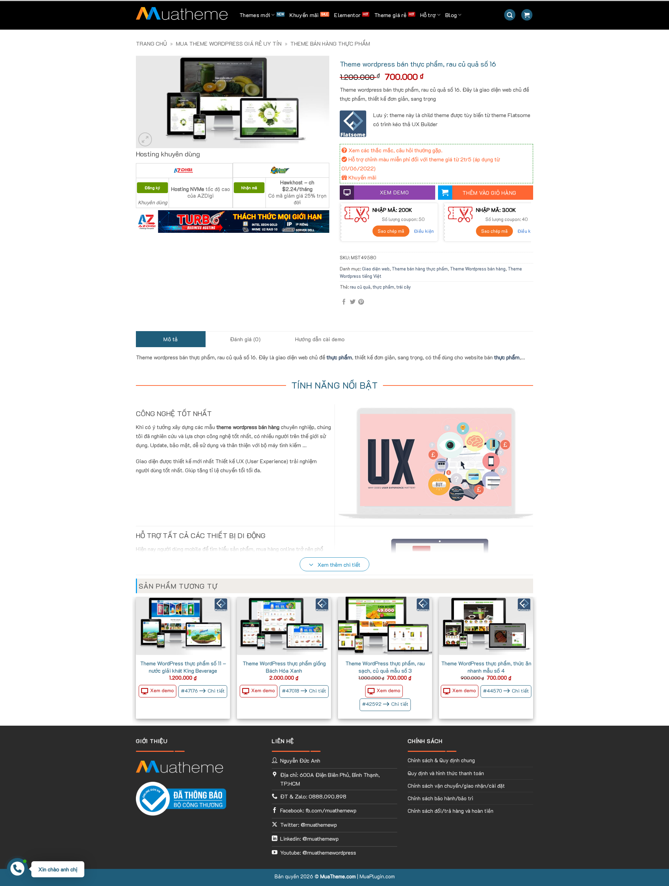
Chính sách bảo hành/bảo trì (440, 798)
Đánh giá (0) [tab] (245, 339)
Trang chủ (151, 43)
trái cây (403, 287)
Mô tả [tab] (170, 339)
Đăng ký (152, 187)
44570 (506, 690)
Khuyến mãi (304, 14)
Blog (451, 14)
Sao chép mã (391, 231)
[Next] (531, 670)
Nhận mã (249, 187)
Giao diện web (376, 269)
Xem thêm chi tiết (338, 564)
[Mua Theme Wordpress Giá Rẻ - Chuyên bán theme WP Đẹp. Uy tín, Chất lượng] (182, 14)
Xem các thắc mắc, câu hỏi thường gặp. (395, 150)
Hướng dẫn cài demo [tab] (320, 339)
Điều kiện (424, 231)
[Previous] (138, 670)
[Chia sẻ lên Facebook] (344, 302)
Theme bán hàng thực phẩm (330, 43)
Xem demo (162, 690)
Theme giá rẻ (390, 14)
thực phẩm (383, 287)
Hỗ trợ (428, 14)
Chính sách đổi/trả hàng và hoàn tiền (450, 811)
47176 (203, 690)
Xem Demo (394, 192)
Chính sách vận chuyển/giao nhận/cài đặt (456, 785)
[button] (509, 15)
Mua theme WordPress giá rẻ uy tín (229, 43)
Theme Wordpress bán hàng (478, 269)
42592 (385, 704)
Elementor (347, 14)
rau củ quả (360, 287)
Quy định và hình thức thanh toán (446, 773)
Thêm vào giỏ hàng (489, 192)
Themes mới (254, 14)
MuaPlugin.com (377, 876)
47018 (304, 690)
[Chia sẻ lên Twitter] (352, 302)
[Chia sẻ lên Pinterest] (361, 302)
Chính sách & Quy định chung (441, 760)
